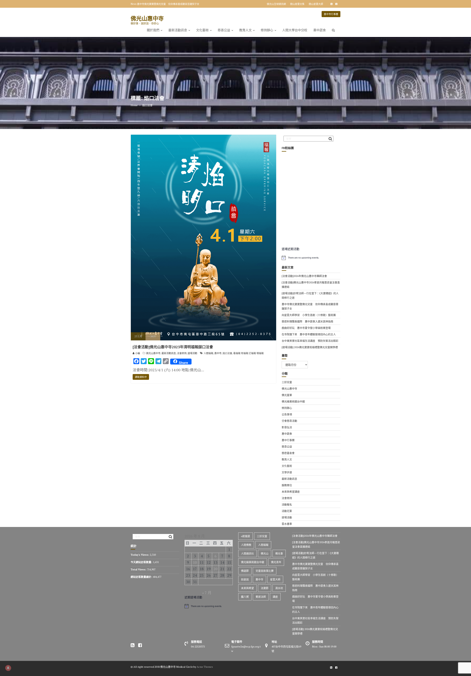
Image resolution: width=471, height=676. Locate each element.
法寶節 (264, 588)
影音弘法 (287, 427)
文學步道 (287, 472)
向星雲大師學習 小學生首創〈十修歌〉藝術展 (162, 4)
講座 (275, 596)
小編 (137, 353)
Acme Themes (205, 666)
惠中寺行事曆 (331, 14)
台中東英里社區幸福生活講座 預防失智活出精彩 (310, 340)
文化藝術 (202, 30)
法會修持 (182, 353)
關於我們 (153, 30)
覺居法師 (261, 596)
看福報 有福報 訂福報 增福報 (248, 353)
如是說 (245, 579)
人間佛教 (246, 544)
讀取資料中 (141, 376)
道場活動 (192, 353)
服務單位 (287, 485)
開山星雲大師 (316, 4)
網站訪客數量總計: (142, 576)
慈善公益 (224, 30)
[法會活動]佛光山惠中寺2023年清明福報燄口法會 (173, 347)
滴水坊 (279, 588)
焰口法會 (227, 353)
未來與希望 (247, 588)
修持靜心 (267, 30)
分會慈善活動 (289, 420)
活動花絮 (287, 511)
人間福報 (208, 353)
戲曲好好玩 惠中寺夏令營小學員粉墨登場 (306, 328)
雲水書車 (287, 523)
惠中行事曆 (288, 440)
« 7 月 (206, 592)
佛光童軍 (287, 395)
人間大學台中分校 (294, 30)
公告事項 (287, 414)
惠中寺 (218, 353)
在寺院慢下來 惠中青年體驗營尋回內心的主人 (309, 334)
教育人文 (245, 30)
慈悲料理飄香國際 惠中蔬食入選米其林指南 (307, 321)
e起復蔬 (245, 536)
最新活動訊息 (177, 30)
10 (195, 562)
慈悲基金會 (288, 453)
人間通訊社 (247, 553)
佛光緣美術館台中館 (293, 401)
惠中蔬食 (319, 30)
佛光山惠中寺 (147, 18)
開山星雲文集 (297, 4)
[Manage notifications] (8, 668)
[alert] (311, 258)
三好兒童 (287, 382)
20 (215, 568)
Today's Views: (140, 554)
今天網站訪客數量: (142, 562)
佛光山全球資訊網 (276, 4)
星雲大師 (275, 579)
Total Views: (139, 569)
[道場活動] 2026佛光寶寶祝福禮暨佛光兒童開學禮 (310, 347)
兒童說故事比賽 (265, 570)
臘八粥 (245, 596)
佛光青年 (276, 562)
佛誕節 (245, 570)
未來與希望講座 (291, 491)
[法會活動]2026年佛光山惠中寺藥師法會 (304, 276)
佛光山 (264, 553)
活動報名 (287, 504)
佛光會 (279, 553)
